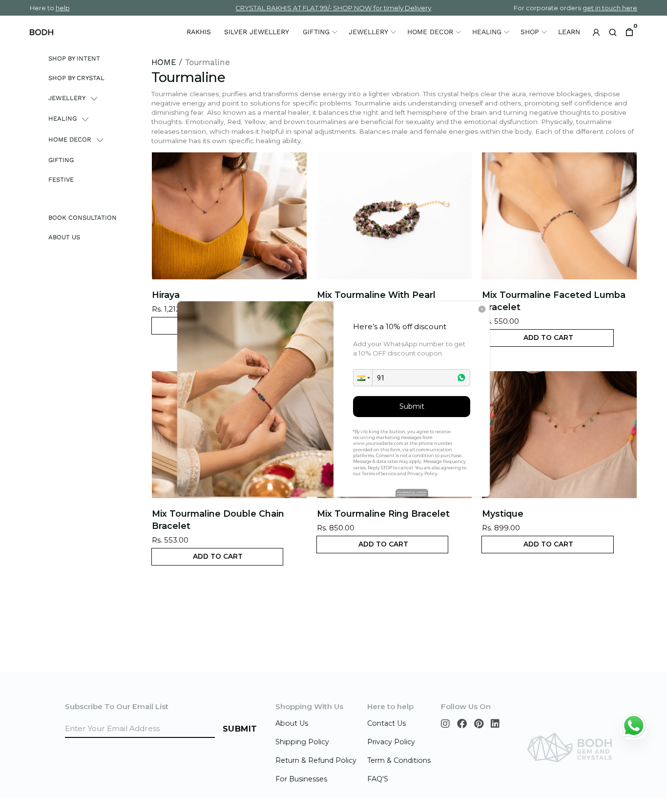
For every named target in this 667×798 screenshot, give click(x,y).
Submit (411, 406)
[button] (363, 378)
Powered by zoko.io (411, 492)
